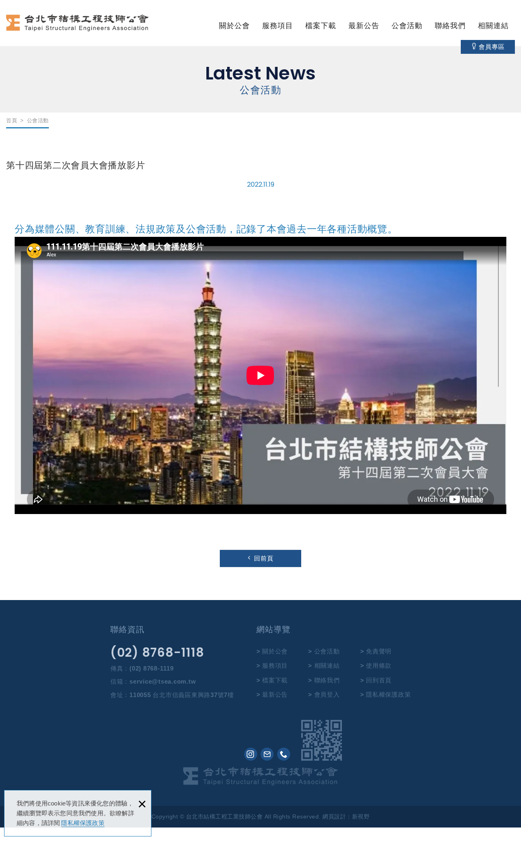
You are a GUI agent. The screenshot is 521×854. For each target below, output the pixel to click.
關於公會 (234, 26)
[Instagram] (250, 754)
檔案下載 (320, 26)
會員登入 (327, 694)
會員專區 (492, 46)
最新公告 (363, 26)
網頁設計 (334, 816)
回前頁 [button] (264, 558)
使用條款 (379, 665)
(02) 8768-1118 (157, 653)
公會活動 (407, 26)
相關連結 (493, 26)
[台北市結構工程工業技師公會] (77, 25)
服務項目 (277, 26)
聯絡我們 (450, 26)
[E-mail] (267, 754)
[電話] (283, 754)
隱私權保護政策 (82, 822)
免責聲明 (379, 651)
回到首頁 (379, 680)
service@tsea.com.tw (162, 681)
